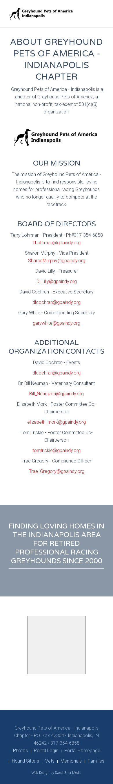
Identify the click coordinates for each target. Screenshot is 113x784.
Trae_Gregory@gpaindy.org (56, 471)
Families (96, 761)
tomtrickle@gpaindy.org (56, 450)
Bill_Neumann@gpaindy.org (56, 393)
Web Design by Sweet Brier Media (56, 773)
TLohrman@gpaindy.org (56, 242)
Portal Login (46, 750)
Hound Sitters (25, 761)
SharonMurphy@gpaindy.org (56, 260)
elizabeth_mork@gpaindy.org (56, 422)
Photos (20, 750)
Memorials (71, 761)
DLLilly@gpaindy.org (57, 281)
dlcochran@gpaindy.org (56, 302)
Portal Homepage (82, 750)
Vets (49, 761)
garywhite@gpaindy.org (56, 323)
